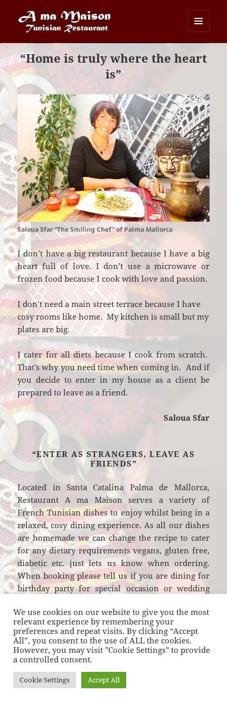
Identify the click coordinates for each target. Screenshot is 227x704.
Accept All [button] (104, 680)
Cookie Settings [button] (45, 680)
